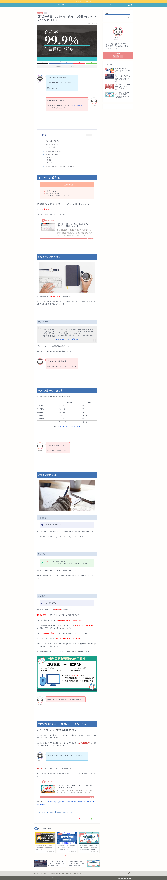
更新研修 (59, 812)
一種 (39, 812)
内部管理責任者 (51, 812)
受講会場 (50, 157)
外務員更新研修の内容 (53, 155)
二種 (44, 812)
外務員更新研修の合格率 (53, 151)
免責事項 (50, 877)
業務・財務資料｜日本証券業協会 (69, 426)
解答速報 (95, 5)
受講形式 (50, 160)
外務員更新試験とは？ (53, 144)
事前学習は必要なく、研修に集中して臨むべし (60, 166)
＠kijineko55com (77, 105)
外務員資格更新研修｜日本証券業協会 (67, 339)
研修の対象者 (51, 147)
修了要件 (50, 162)
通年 (72, 812)
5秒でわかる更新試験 (52, 141)
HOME (43, 5)
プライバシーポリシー (40, 877)
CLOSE (89, 134)
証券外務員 (113, 5)
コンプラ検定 (78, 5)
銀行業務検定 (60, 5)
